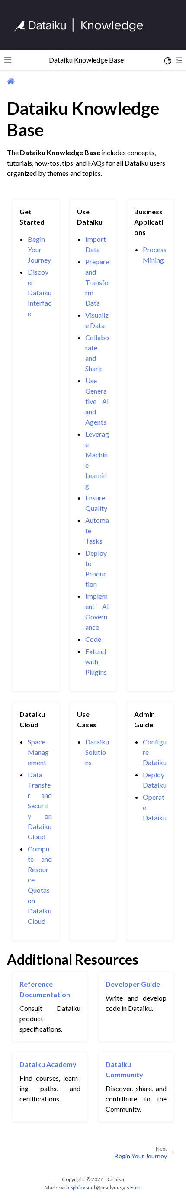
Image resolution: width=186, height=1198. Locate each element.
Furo (135, 1187)
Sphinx (77, 1187)
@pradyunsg (110, 1187)
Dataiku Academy (48, 1064)
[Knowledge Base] (82, 25)
